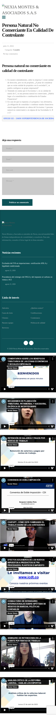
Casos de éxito (7, 313)
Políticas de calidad (38, 323)
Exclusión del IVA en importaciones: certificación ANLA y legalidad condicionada (24, 264)
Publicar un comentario (19, 202)
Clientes (5, 318)
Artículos (5, 308)
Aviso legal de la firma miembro (31, 240)
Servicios (5, 328)
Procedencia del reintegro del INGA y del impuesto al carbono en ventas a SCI (27, 278)
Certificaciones (36, 313)
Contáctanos (35, 318)
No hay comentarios (10, 54)
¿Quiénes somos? (37, 308)
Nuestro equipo (7, 323)
